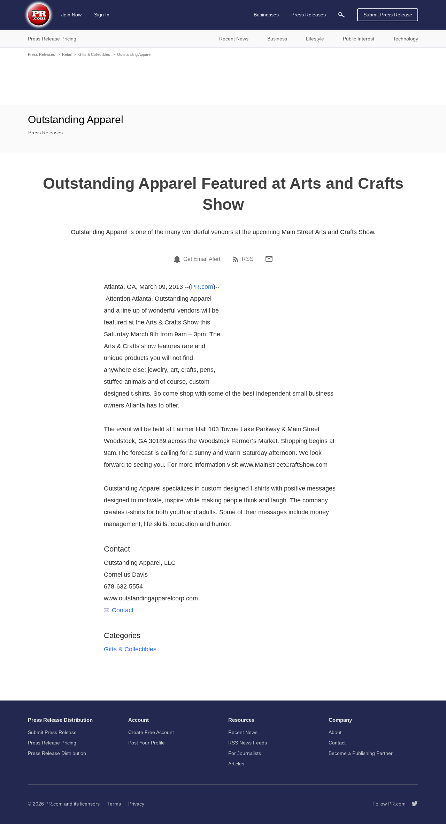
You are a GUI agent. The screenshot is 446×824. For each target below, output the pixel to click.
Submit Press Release (387, 14)
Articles (236, 763)
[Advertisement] (223, 80)
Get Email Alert (201, 259)
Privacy (136, 803)
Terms (114, 803)
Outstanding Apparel (134, 54)
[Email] (269, 259)
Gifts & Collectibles (94, 54)
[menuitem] (341, 15)
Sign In (101, 14)
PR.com (202, 286)
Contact (122, 610)
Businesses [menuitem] (266, 14)
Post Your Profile (146, 743)
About (335, 732)
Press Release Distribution (57, 753)
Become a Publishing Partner (361, 753)
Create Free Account (151, 732)
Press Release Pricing (52, 743)
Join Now (71, 14)
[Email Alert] (178, 259)
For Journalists (244, 753)
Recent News (242, 732)
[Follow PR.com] (412, 804)
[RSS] (236, 259)
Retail (66, 54)
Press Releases (41, 54)
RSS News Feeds (247, 743)
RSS (248, 259)
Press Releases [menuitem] (308, 14)
